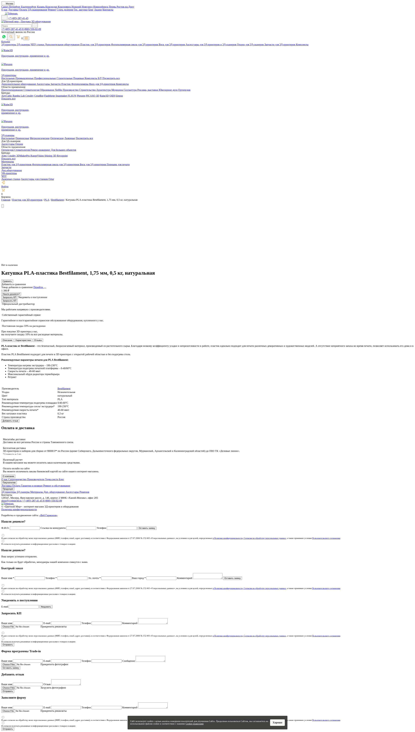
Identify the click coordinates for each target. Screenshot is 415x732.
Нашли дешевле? (11, 294)
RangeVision (37, 155)
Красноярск (64, 6)
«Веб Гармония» (48, 515)
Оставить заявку (147, 528)
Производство (71, 90)
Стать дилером (65, 9)
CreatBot (38, 95)
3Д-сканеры (24, 44)
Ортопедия (184, 90)
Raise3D (104, 95)
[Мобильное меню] (4, 17)
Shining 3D (50, 155)
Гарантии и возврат (32, 485)
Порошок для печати (118, 164)
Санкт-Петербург (11, 6)
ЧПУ (4, 176)
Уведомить (46, 607)
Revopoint (62, 155)
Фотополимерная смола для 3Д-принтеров (135, 44)
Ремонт (52, 9)
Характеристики (23, 340)
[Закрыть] (45, 288)
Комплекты (302, 44)
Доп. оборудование (54, 492)
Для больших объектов (63, 150)
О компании (8, 476)
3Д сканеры (23, 492)
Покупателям (9, 482)
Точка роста (52, 479)
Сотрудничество (17, 479)
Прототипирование (12, 90)
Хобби (59, 90)
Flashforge (50, 95)
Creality (29, 95)
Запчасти (56, 84)
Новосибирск (101, 6)
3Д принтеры (9, 492)
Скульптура (130, 90)
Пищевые (79, 78)
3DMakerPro (23, 155)
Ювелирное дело (168, 90)
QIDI (112, 95)
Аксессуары (44, 84)
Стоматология (32, 90)
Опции (19, 144)
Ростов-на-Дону (125, 6)
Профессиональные (45, 78)
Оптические (57, 138)
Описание (7, 340)
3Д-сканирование (37, 9)
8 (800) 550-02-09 (31, 29)
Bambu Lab (19, 95)
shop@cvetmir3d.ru (11, 500)
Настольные (8, 78)
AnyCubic (7, 95)
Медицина (117, 90)
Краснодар (51, 6)
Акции (98, 9)
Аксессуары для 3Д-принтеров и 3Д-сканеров (211, 44)
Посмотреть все (111, 78)
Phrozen (81, 95)
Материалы (7, 161)
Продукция (8, 489)
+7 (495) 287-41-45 (18, 18)
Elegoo (119, 95)
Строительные (65, 78)
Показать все (8, 98)
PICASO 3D (92, 95)
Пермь (113, 6)
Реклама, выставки (148, 90)
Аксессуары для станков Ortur (37, 179)
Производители (36, 479)
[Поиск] (11, 37)
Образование (47, 90)
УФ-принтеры (9, 173)
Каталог (5, 41)
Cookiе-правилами (195, 724)
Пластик (66, 84)
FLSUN (72, 95)
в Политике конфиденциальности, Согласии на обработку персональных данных (249, 538)
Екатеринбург (29, 6)
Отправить (8, 644)
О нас (4, 9)
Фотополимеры (80, 84)
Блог (91, 9)
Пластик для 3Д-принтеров (95, 44)
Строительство (87, 90)
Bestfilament (64, 388)
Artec (4, 155)
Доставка (13, 9)
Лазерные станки (10, 179)
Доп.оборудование (11, 170)
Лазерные (69, 138)
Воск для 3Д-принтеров (172, 44)
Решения (84, 492)
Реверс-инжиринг (40, 150)
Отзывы (38, 340)
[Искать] (35, 25)
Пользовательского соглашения (326, 538)
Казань (41, 6)
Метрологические (40, 138)
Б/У (100, 78)
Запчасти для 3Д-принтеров (280, 44)
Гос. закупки (81, 9)
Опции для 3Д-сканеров (250, 44)
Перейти (38, 287)
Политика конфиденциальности (19, 509)
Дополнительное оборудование (62, 44)
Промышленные (24, 78)
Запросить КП (9, 297)
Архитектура (103, 90)
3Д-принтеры (9, 44)
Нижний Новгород (82, 6)
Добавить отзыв (10, 421)
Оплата (23, 9)
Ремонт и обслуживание (56, 485)
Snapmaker (62, 95)
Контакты (107, 9)
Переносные (22, 138)
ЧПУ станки (38, 44)
